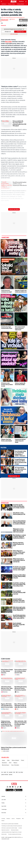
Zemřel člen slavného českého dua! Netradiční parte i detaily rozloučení (18, 506)
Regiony (15, 762)
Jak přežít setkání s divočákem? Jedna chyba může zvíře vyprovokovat (19, 600)
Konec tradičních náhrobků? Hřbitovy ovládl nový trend (19, 592)
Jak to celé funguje (14, 33)
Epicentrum (4, 762)
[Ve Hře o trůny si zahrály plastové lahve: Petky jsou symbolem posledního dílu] (12, 17)
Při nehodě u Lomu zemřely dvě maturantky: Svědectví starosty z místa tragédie (19, 568)
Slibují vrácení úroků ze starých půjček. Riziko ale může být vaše (19, 560)
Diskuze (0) (3, 25)
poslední (10, 772)
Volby (8, 760)
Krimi (10, 762)
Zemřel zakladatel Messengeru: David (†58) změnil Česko (19, 624)
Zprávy (3, 760)
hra (2, 772)
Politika (2, 456)
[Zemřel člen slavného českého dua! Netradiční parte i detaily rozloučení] (6, 507)
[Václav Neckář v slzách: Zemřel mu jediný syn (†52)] (6, 515)
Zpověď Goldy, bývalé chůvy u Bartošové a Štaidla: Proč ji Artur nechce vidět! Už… (19, 616)
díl (7, 772)
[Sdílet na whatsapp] (24, 25)
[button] (9, 790)
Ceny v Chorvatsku (15, 765)
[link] (7, 787)
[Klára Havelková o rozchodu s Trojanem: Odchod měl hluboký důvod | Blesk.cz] (6, 537)
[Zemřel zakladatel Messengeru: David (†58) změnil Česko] (6, 626)
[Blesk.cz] (14, 1)
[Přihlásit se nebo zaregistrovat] (26, 1)
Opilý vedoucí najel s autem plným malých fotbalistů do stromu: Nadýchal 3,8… (19, 608)
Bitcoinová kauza (5, 765)
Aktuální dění (5, 757)
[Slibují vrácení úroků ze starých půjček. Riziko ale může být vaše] (6, 561)
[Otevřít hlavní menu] (1, 1)
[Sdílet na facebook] (18, 25)
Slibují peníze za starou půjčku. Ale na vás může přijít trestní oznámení (18, 530)
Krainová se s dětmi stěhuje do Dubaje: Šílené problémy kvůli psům (19, 576)
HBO (17, 772)
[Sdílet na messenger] (22, 25)
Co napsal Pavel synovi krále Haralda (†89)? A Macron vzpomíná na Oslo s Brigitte (20, 461)
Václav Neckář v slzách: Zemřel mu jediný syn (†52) (19, 513)
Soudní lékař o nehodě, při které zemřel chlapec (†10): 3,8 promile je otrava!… (19, 584)
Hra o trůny (8, 41)
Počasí (22, 760)
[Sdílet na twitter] (20, 25)
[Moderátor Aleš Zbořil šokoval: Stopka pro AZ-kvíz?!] (6, 545)
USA (14, 772)
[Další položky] (26, 4)
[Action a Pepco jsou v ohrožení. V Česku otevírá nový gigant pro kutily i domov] (6, 553)
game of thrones (4, 774)
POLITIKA (3, 447)
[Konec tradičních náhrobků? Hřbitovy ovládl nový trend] (6, 593)
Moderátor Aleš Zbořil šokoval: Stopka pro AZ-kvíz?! (18, 544)
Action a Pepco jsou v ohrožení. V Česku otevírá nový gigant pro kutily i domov (19, 553)
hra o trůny (20, 772)
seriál (5, 772)
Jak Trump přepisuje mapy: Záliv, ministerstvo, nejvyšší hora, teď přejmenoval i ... (20, 470)
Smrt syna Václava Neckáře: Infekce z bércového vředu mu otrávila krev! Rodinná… (19, 522)
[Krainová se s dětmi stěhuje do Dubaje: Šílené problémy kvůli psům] (6, 577)
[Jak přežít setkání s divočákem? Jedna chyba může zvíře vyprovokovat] (6, 601)
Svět (2, 472)
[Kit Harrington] (12, 19)
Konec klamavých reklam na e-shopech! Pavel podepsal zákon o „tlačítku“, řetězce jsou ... (20, 453)
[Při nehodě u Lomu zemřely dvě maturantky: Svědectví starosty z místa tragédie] (6, 569)
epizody (10, 774)
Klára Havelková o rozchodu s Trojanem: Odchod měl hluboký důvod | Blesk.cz (19, 536)
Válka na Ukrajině (15, 760)
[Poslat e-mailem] (26, 25)
